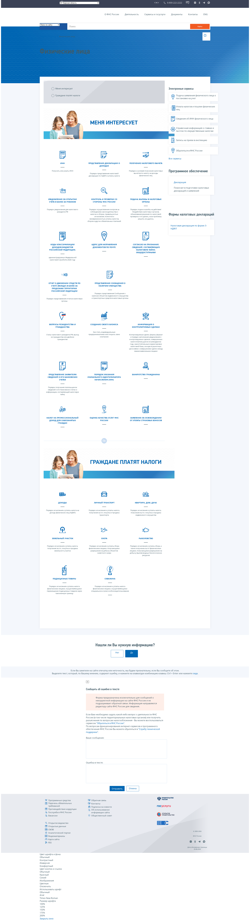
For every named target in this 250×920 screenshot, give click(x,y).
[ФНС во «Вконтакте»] (195, 3)
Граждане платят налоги (67, 95)
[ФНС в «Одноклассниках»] (199, 3)
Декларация (180, 182)
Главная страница (48, 36)
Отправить (117, 788)
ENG (205, 14)
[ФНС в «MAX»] (208, 3)
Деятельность (132, 14)
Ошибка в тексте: (94, 762)
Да (131, 652)
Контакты (193, 14)
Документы (176, 14)
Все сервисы (175, 158)
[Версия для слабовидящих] (157, 2)
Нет (117, 652)
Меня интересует (64, 88)
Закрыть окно (47, 918)
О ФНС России (112, 14)
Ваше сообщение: (95, 737)
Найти (200, 27)
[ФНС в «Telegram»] (204, 3)
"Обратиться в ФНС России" (110, 723)
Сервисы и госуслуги (154, 14)
